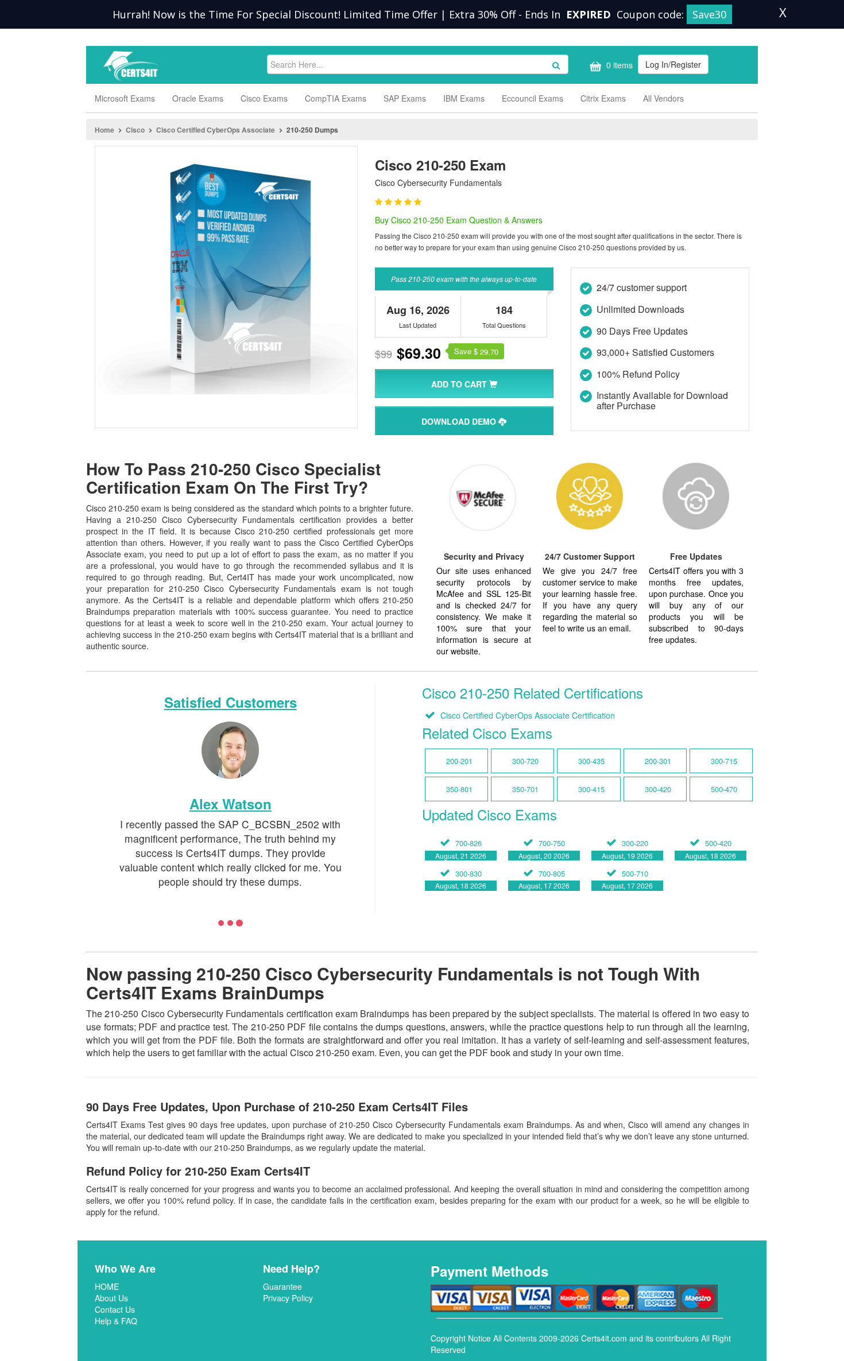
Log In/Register (673, 64)
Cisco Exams (264, 98)
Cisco (135, 130)
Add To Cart (460, 384)
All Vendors (663, 98)
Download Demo (459, 421)
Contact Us (115, 1309)
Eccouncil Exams (532, 98)
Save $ (476, 351)
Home (104, 130)
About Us (111, 1298)
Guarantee (282, 1286)
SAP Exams (405, 98)
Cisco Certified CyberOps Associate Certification (526, 715)
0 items (618, 65)
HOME (107, 1286)
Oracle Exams (197, 98)
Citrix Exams (603, 98)
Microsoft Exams (125, 98)
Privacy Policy (288, 1298)
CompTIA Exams (335, 98)
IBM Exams (464, 98)
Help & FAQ (116, 1321)
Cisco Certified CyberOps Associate (215, 130)
